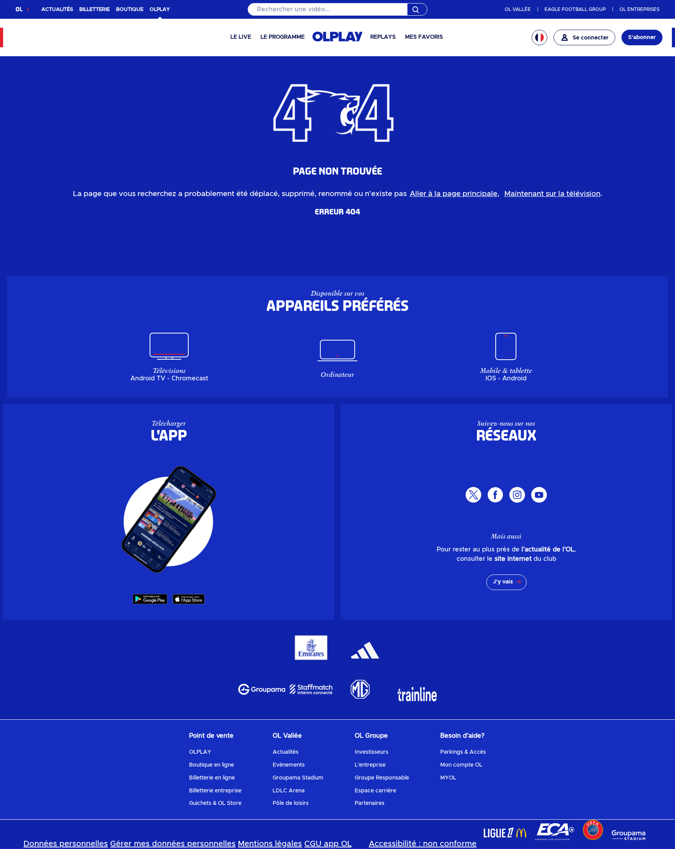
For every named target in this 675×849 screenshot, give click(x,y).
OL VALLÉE (518, 9)
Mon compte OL (461, 765)
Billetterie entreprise (215, 791)
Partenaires (369, 803)
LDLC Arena (289, 791)
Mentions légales (270, 844)
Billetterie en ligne (212, 778)
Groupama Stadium (298, 778)
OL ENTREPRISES (639, 9)
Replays (383, 37)
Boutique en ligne (211, 765)
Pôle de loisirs (291, 803)
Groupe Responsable (382, 778)
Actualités (285, 752)
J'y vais (503, 582)
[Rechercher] (337, 9)
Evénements (289, 765)
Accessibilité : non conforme (423, 844)
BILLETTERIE (94, 9)
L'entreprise (370, 765)
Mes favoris (424, 37)
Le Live (240, 37)
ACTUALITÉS (57, 9)
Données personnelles (65, 844)
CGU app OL (328, 844)
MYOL (448, 778)
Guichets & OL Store (215, 803)
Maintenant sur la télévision (552, 194)
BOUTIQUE (129, 9)
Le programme (283, 37)
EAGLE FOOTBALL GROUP (575, 9)
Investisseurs (371, 752)
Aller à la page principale (453, 194)
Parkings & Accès (463, 752)
